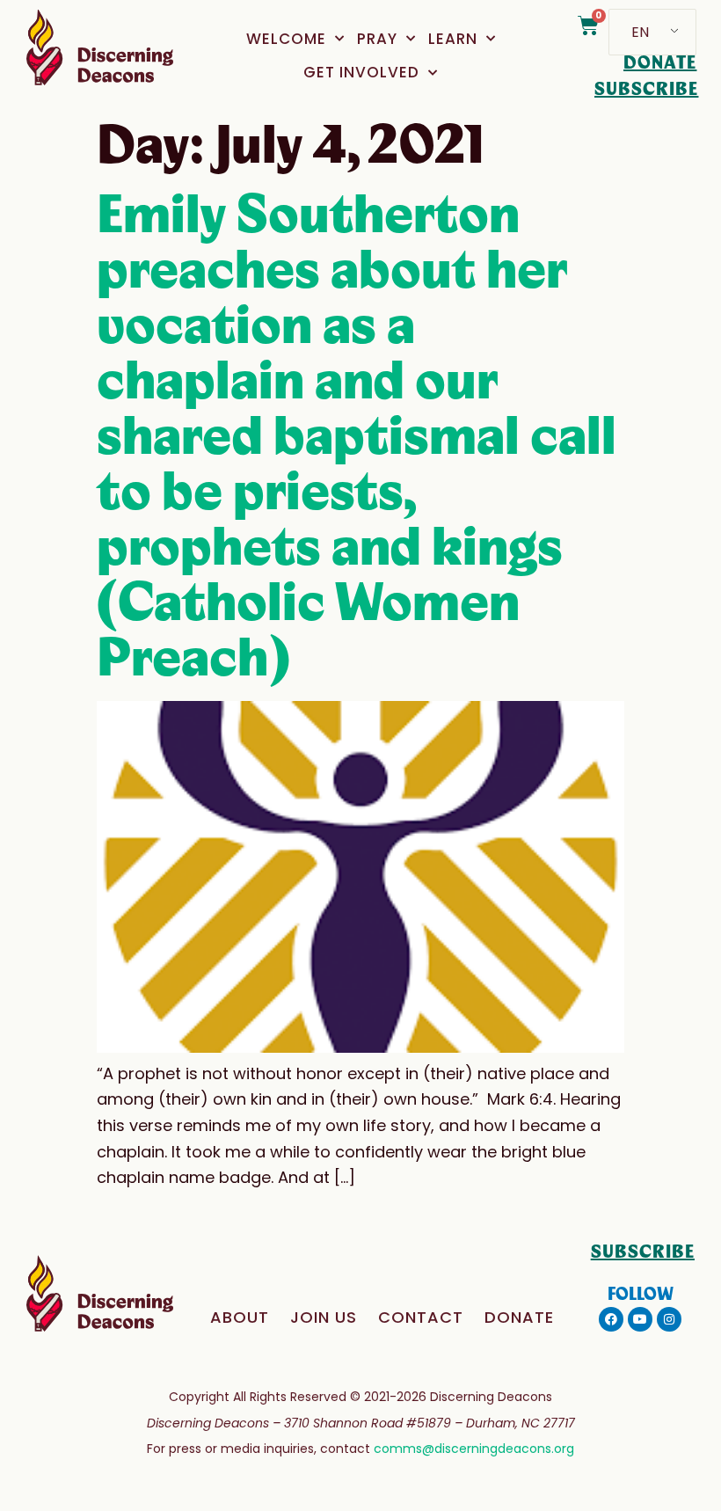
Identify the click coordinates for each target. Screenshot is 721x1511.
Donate (519, 1317)
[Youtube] (640, 1319)
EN (640, 32)
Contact (420, 1317)
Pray (377, 38)
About (239, 1317)
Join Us (323, 1317)
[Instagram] (669, 1319)
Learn (452, 38)
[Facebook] (611, 1319)
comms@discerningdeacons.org (474, 1448)
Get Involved (361, 72)
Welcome (286, 38)
